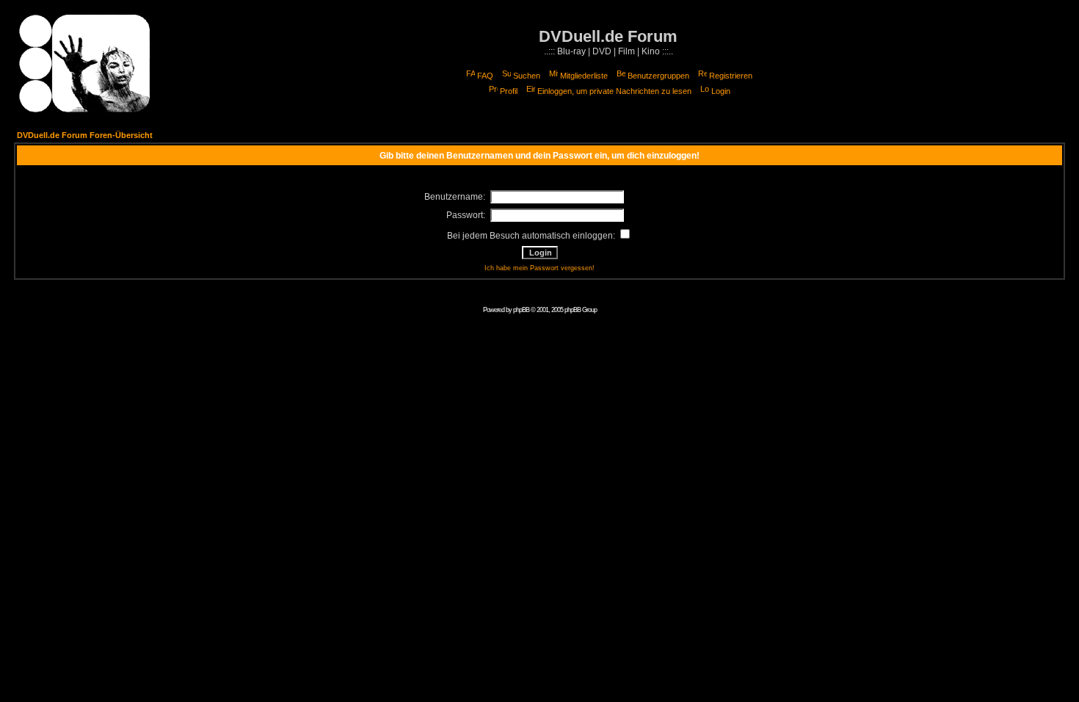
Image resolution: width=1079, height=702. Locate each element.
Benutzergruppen (658, 75)
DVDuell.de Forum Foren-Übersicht (85, 135)
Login (720, 91)
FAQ (485, 75)
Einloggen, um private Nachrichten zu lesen (614, 91)
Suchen (526, 75)
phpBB (521, 310)
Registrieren (730, 75)
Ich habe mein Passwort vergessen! (539, 268)
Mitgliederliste (584, 75)
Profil (508, 91)
